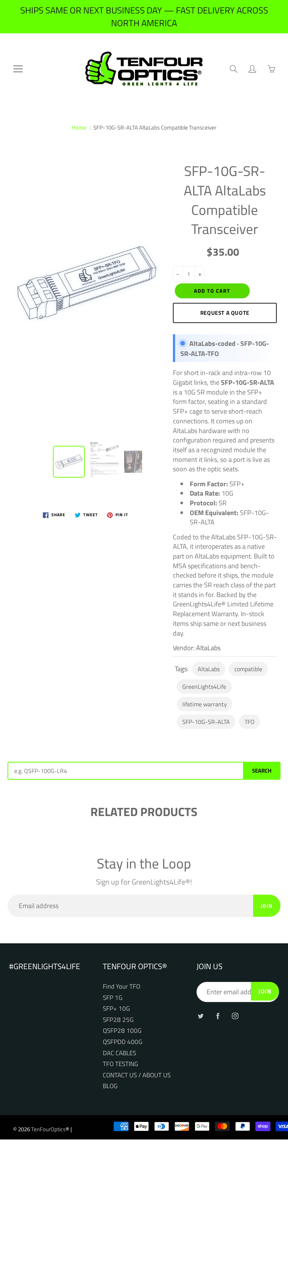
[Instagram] (235, 1016)
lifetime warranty (204, 704)
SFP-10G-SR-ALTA (206, 721)
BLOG (110, 1085)
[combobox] (125, 771)
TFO (249, 721)
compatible (248, 668)
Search (262, 770)
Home (79, 127)
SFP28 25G (118, 1019)
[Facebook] (217, 1016)
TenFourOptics (48, 1129)
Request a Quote (224, 312)
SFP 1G (112, 997)
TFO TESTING (120, 1063)
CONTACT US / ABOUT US (137, 1075)
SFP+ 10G (116, 1008)
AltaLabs (209, 668)
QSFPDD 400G (122, 1041)
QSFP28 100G (122, 1030)
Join (267, 906)
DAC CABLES (119, 1052)
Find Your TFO (121, 986)
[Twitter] (200, 1016)
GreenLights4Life (204, 686)
